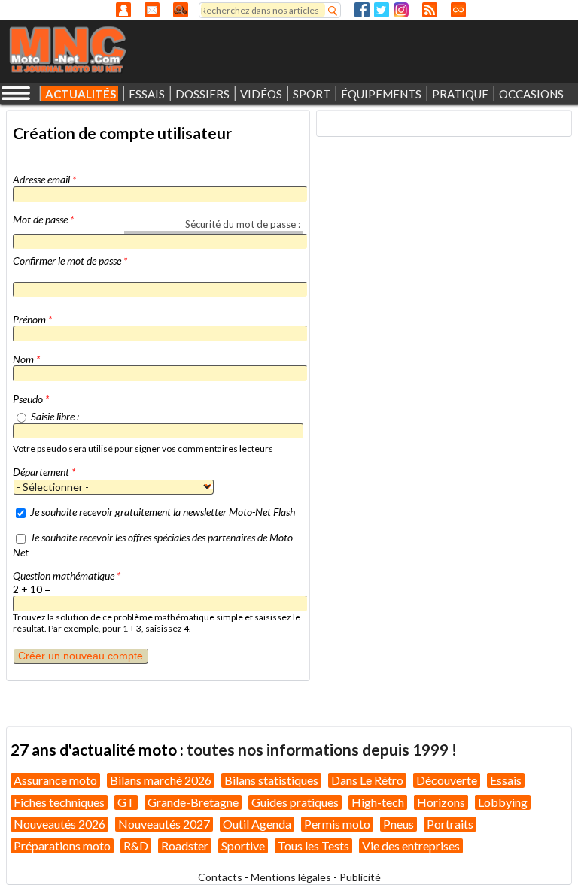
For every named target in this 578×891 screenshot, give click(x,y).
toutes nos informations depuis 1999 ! (322, 749)
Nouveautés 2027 (164, 824)
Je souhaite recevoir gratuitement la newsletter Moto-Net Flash (162, 511)
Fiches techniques (59, 802)
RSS (429, 9)
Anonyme (123, 9)
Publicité (360, 877)
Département (44, 471)
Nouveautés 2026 (59, 824)
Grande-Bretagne (193, 802)
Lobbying (503, 802)
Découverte (446, 780)
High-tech (377, 802)
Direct (458, 9)
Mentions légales (291, 877)
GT (126, 802)
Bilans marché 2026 (160, 780)
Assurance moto (55, 780)
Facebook (362, 9)
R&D (135, 845)
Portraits (450, 824)
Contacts (220, 877)
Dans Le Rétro (367, 780)
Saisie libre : (55, 416)
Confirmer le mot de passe (70, 260)
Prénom (32, 319)
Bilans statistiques (271, 780)
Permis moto (337, 824)
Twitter (381, 9)
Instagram (401, 9)
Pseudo (31, 398)
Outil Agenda (257, 824)
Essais (506, 780)
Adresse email (44, 179)
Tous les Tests (313, 845)
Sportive (243, 845)
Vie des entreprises (411, 845)
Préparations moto (62, 845)
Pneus (398, 824)
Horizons (441, 802)
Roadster (184, 845)
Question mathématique (66, 575)
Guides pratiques (295, 802)
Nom (26, 359)
